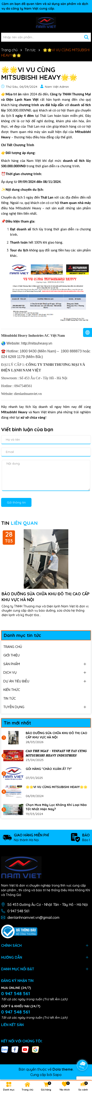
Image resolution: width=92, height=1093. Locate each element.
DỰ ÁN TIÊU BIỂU (16, 681)
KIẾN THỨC (11, 690)
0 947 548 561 (18, 911)
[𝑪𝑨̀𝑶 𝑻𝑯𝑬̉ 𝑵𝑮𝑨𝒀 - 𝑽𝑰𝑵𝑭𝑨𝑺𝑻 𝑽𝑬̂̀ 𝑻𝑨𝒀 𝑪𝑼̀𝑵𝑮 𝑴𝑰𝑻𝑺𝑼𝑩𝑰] (13, 755)
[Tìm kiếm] (86, 37)
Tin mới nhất (17, 723)
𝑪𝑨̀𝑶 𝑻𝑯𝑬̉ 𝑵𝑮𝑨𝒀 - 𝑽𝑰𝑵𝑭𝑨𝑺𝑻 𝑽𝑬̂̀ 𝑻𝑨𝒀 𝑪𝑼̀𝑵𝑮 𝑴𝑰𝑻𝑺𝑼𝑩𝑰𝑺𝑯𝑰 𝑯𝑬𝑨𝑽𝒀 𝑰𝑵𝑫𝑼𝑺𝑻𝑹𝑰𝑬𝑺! (56, 753)
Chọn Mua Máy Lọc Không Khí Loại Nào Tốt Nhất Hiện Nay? (56, 807)
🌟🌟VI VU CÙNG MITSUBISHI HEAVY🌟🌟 (56, 787)
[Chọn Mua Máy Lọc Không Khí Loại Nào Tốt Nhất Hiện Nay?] (13, 809)
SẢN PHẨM (11, 664)
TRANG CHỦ (12, 647)
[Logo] (46, 22)
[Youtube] (25, 1049)
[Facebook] (15, 1049)
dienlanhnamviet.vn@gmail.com (33, 917)
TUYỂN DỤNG (13, 707)
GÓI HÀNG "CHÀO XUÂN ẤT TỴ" (49, 769)
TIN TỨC (9, 698)
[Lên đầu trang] (82, 1052)
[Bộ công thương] (19, 931)
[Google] (35, 1049)
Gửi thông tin (16, 502)
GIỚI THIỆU (11, 655)
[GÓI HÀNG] (13, 773)
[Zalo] (4, 1049)
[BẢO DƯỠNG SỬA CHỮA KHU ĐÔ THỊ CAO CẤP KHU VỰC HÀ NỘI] (13, 737)
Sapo (57, 1074)
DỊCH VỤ (10, 672)
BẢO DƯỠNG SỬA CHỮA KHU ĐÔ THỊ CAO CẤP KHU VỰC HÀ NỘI (46, 596)
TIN (19, 523)
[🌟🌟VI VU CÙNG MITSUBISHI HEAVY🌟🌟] (13, 791)
